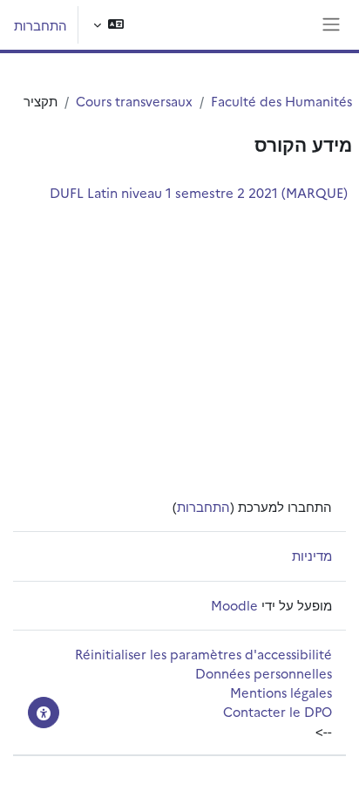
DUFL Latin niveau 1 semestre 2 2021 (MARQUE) (199, 192)
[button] (108, 25)
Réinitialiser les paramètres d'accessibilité (203, 654)
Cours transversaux (134, 101)
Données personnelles (263, 673)
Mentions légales (281, 692)
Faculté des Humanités (281, 101)
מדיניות (312, 555)
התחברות (40, 25)
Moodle (234, 605)
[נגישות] (43, 712)
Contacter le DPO (277, 711)
